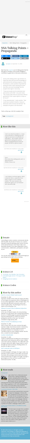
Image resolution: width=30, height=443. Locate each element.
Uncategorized (9, 116)
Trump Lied (4, 373)
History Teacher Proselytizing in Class (11, 321)
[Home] (10, 37)
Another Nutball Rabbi (7, 335)
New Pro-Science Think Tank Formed (11, 295)
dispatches (5, 43)
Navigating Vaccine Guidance (10, 279)
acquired (11, 70)
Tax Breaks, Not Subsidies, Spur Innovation (13, 274)
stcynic (9, 64)
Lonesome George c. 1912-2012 (9, 389)
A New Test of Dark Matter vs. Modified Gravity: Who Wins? (13, 406)
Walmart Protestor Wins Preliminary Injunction (14, 308)
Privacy (25, 430)
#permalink (20, 150)
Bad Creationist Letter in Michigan (10, 348)
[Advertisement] (15, 17)
